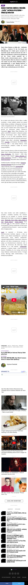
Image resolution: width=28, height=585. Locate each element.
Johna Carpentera (6, 157)
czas (8, 223)
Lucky (2, 232)
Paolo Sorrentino (5, 159)
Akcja (9, 345)
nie (26, 126)
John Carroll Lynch (18, 347)
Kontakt (19, 577)
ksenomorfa (23, 140)
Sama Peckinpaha (6, 154)
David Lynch (15, 345)
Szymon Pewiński (10, 22)
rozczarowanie (19, 166)
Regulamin (24, 577)
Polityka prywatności (6, 577)
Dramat (21, 345)
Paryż (9, 131)
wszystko (7, 142)
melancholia (23, 246)
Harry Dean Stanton (7, 347)
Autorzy (14, 577)
